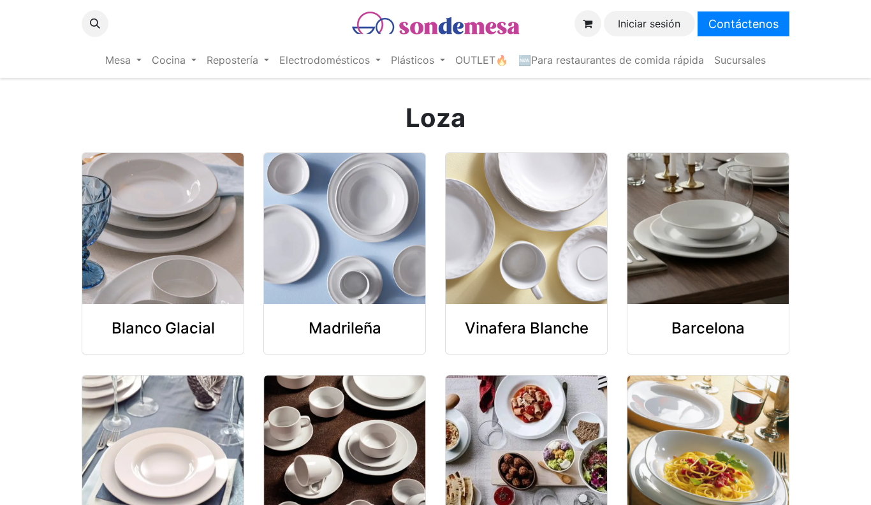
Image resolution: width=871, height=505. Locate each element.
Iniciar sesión (649, 23)
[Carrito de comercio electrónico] (588, 23)
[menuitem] (123, 60)
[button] (95, 23)
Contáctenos (743, 24)
